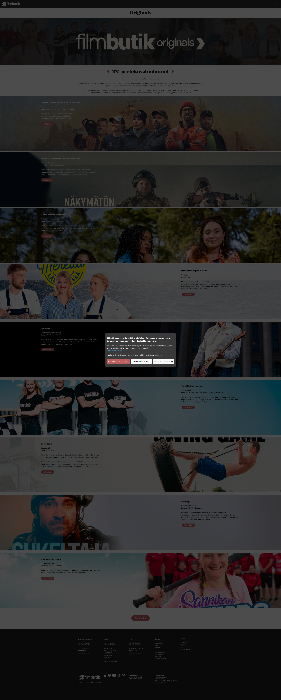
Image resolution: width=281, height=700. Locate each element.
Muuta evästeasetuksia (163, 361)
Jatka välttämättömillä (141, 361)
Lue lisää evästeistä (114, 350)
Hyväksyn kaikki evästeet (118, 361)
